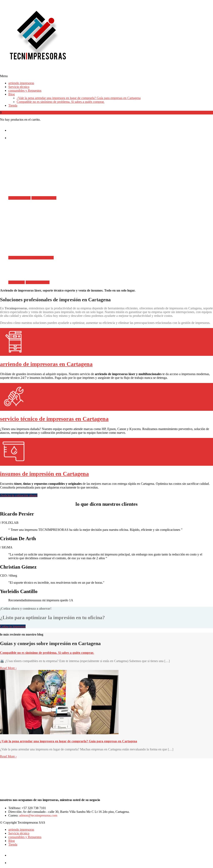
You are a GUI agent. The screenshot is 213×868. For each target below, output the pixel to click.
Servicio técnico (18, 87)
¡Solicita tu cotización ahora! (18, 495)
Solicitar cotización (43, 198)
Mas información (19, 198)
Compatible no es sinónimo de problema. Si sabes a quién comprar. (60, 101)
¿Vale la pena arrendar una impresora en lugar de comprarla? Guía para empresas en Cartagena (79, 98)
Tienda (12, 105)
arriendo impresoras (21, 83)
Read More (8, 668)
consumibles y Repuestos (24, 90)
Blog (11, 94)
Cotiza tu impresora (13, 626)
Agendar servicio (42, 257)
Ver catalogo (16, 282)
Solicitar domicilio (38, 282)
